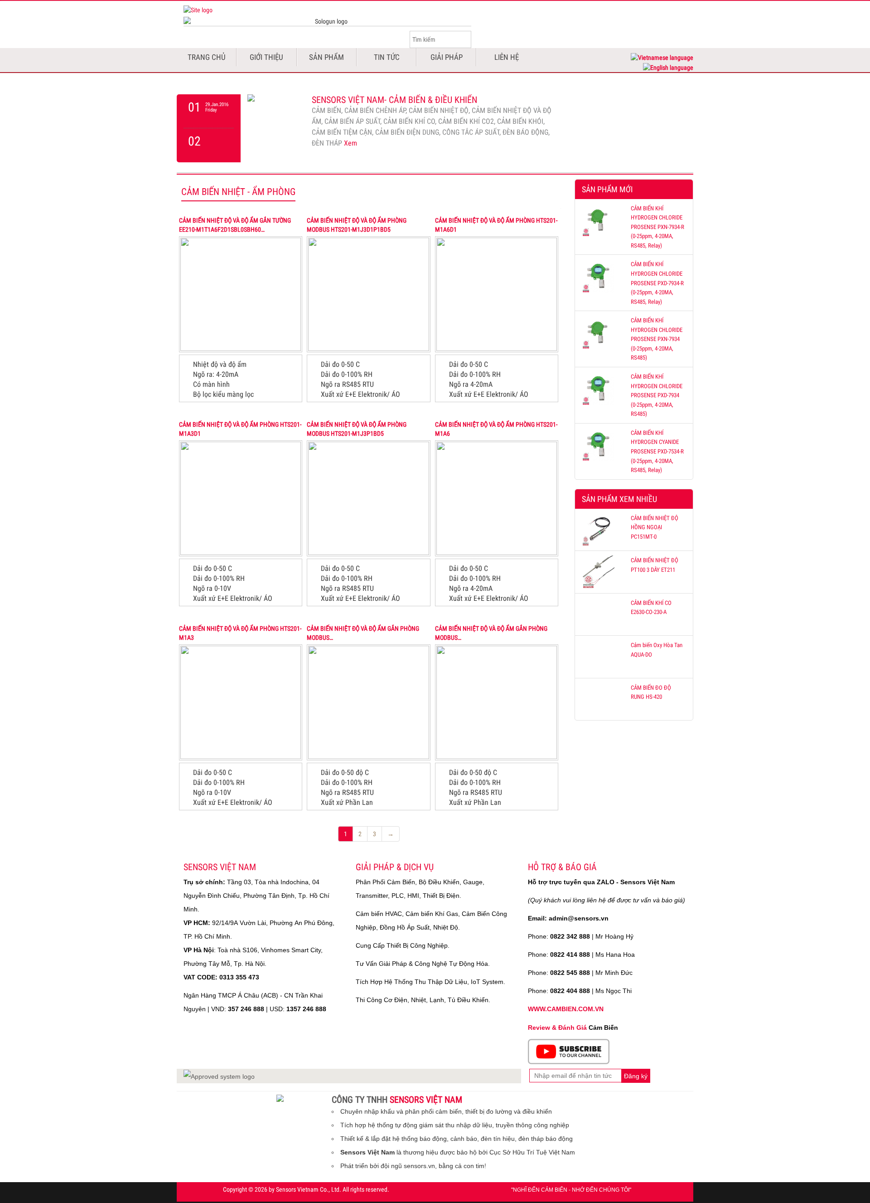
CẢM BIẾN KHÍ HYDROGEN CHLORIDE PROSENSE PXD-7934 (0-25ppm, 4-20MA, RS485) (656, 395)
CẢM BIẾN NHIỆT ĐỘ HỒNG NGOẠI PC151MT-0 (654, 527)
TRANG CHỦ (207, 57)
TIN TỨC (387, 57)
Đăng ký (636, 1076)
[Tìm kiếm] (464, 39)
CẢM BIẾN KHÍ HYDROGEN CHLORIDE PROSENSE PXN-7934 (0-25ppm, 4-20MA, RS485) (656, 339)
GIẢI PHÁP (446, 57)
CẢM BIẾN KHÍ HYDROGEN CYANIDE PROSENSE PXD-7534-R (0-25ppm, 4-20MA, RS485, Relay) (657, 451)
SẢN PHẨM (326, 57)
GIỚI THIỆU (266, 57)
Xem (350, 143)
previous (209, 111)
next (209, 145)
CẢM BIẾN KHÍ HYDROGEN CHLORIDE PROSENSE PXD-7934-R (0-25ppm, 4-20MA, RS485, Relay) (657, 283)
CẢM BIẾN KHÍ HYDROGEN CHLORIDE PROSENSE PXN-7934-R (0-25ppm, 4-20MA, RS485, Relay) (657, 227)
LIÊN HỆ (506, 57)
